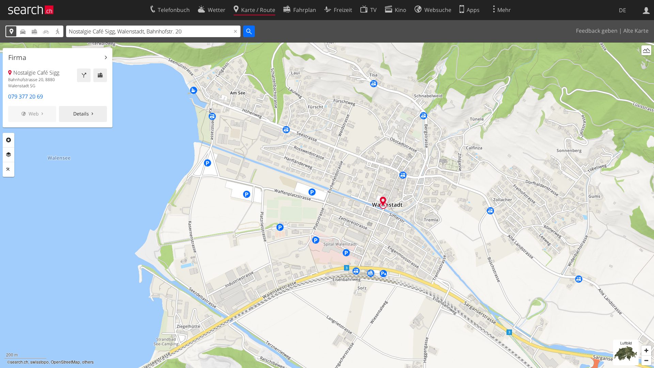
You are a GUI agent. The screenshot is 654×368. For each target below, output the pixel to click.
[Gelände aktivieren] (646, 50)
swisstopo (39, 362)
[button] (383, 201)
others (88, 362)
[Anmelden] (646, 10)
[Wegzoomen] (646, 360)
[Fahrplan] (100, 75)
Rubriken (8, 140)
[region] (327, 205)
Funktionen (8, 169)
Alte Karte (636, 30)
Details (81, 113)
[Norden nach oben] (646, 63)
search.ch (19, 362)
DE (622, 10)
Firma (17, 57)
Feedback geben (597, 30)
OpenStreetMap (65, 362)
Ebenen (8, 155)
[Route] (84, 75)
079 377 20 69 (25, 96)
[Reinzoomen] (646, 350)
